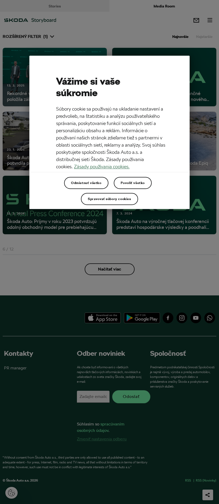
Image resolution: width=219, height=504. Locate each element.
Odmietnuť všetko (86, 183)
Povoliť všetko (133, 183)
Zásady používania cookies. (102, 166)
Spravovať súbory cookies (109, 199)
